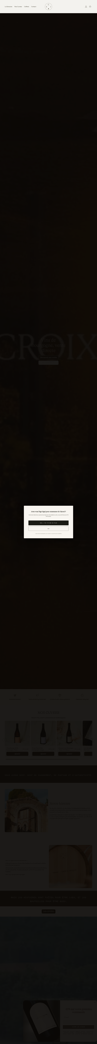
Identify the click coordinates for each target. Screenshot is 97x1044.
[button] (90, 7)
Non (48, 528)
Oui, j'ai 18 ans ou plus (48, 523)
